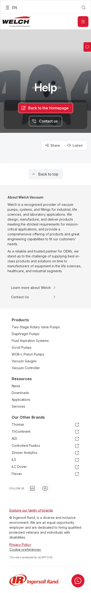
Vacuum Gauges (24, 361)
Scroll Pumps (22, 347)
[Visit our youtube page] (45, 488)
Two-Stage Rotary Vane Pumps (36, 327)
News (16, 386)
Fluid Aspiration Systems (30, 341)
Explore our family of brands (31, 510)
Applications (21, 400)
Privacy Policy (20, 545)
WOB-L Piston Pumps (28, 354)
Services (18, 406)
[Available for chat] (77, 580)
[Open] (83, 21)
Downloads (20, 393)
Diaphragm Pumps (25, 334)
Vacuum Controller (26, 368)
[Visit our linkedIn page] (32, 488)
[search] (83, 7)
